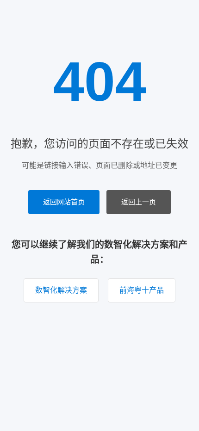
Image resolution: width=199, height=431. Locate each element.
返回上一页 (138, 202)
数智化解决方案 (61, 290)
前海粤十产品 (141, 290)
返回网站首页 (64, 202)
